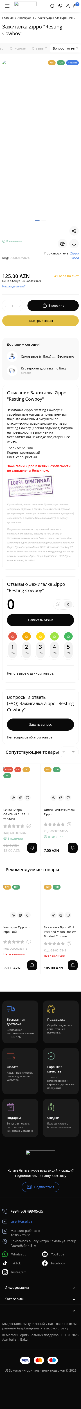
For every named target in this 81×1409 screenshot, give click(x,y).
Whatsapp (19, 1254)
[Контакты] (60, 6)
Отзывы (39, 48)
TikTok (16, 1263)
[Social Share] (74, 231)
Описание (18, 48)
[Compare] (62, 243)
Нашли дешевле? (13, 286)
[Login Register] (67, 6)
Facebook (58, 1263)
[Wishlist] (74, 243)
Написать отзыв (40, 620)
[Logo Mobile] (25, 6)
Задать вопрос (40, 724)
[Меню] (7, 6)
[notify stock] (32, 848)
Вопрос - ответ (65, 48)
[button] (63, 751)
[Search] (52, 6)
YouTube (57, 1254)
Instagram (19, 1272)
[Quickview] (13, 798)
